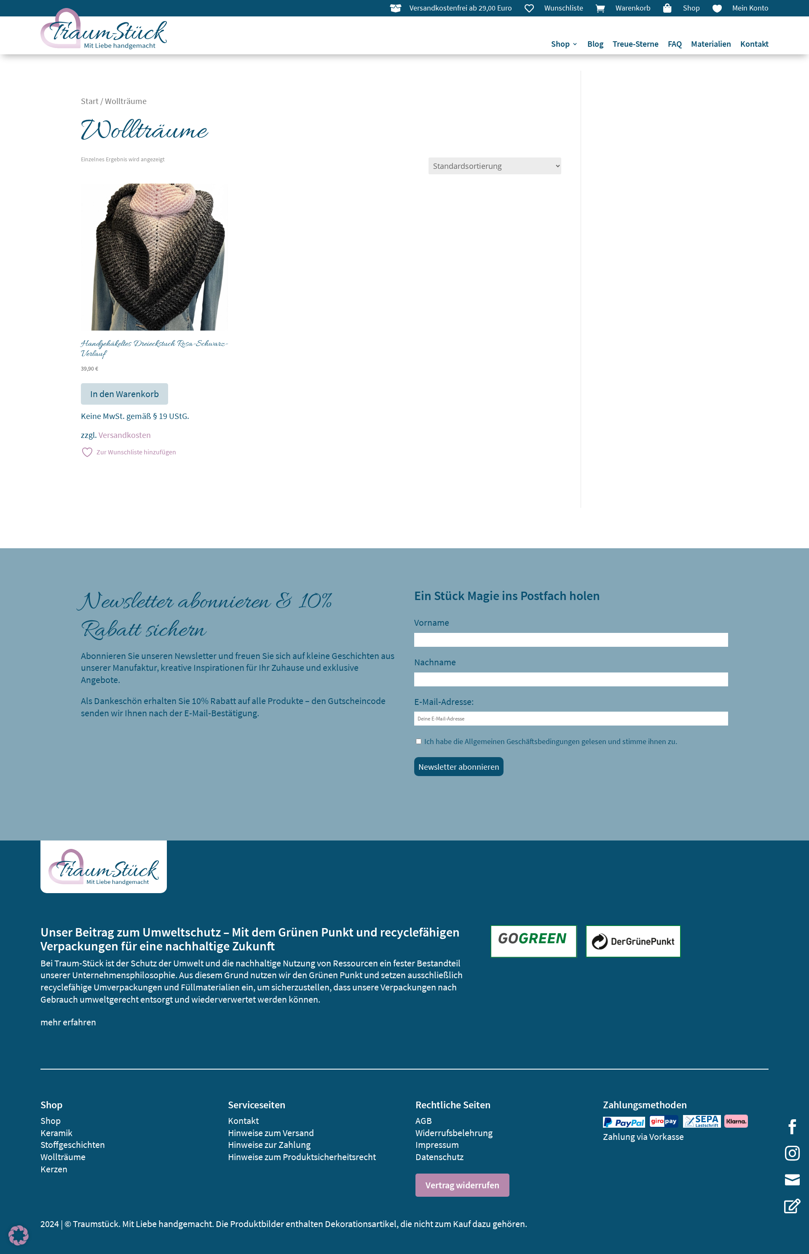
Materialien (711, 45)
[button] (18, 1235)
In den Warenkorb (124, 394)
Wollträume (63, 1157)
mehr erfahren (68, 1022)
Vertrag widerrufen (462, 1185)
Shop (560, 45)
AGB (423, 1120)
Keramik (56, 1133)
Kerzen (53, 1169)
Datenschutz (439, 1157)
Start (90, 101)
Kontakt (754, 45)
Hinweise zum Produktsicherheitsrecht (302, 1157)
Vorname (431, 622)
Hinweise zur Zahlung (269, 1144)
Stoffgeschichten (72, 1144)
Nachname (435, 662)
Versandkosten (125, 435)
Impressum (437, 1144)
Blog (595, 45)
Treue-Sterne (636, 45)
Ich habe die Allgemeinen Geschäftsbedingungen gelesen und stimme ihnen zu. (550, 741)
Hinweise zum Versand (271, 1133)
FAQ (675, 45)
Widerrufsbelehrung (454, 1133)
